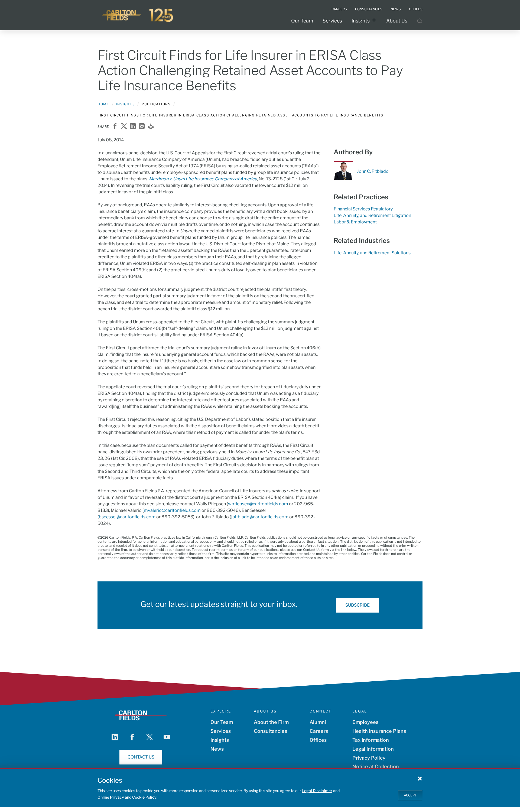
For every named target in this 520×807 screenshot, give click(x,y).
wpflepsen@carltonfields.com (258, 503)
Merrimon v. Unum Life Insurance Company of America (203, 178)
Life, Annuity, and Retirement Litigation (372, 215)
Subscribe (357, 605)
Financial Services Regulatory (363, 208)
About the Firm (271, 722)
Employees (365, 722)
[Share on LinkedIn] (133, 126)
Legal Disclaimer (317, 790)
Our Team (302, 21)
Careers (319, 731)
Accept (410, 795)
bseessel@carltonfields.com (127, 516)
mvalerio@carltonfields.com (172, 510)
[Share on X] (124, 126)
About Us (396, 21)
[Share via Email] (142, 126)
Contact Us (141, 757)
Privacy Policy (368, 758)
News (217, 749)
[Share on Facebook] (115, 126)
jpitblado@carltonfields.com (259, 516)
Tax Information (370, 740)
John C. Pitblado (372, 171)
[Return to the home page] (138, 15)
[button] (419, 778)
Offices (318, 740)
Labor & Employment (355, 221)
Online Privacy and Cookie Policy (127, 797)
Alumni (318, 722)
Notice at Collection (375, 766)
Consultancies (270, 731)
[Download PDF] (151, 126)
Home (103, 104)
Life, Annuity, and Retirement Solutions (372, 252)
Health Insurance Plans (379, 731)
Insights (361, 21)
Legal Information (373, 749)
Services (332, 21)
